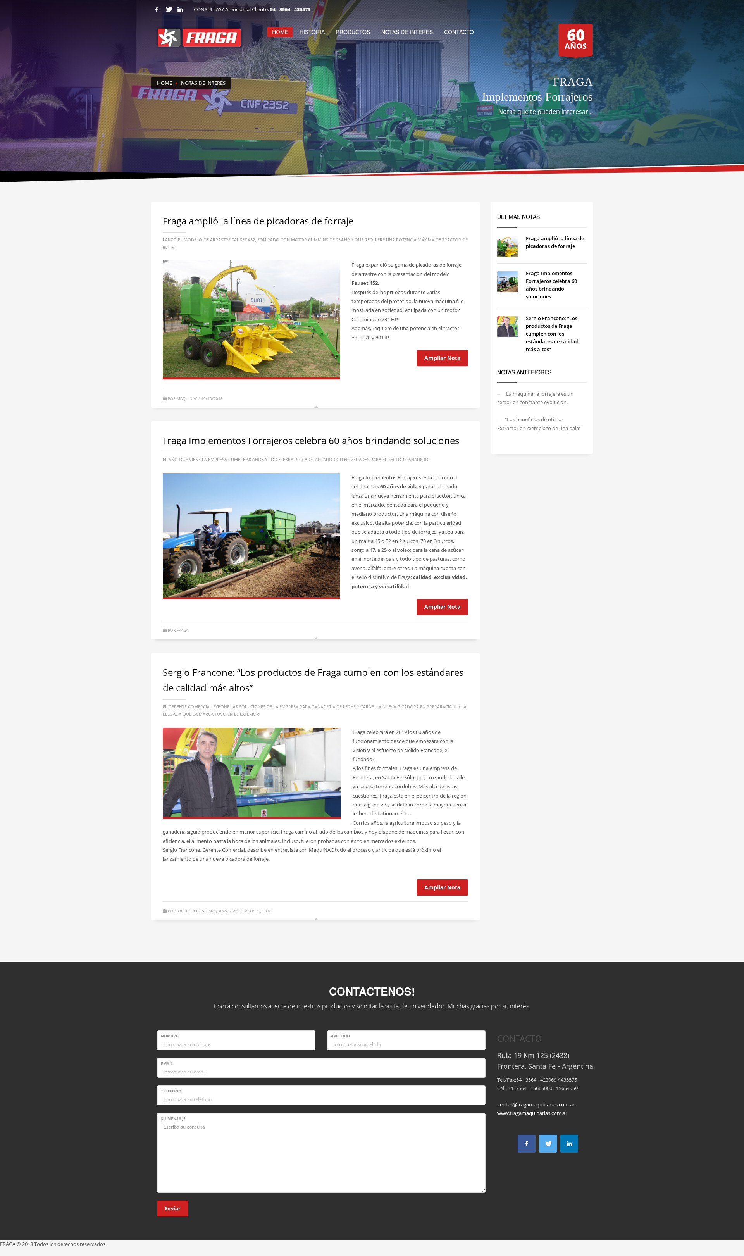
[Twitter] (168, 9)
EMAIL (167, 1063)
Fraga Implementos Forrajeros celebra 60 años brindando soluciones (311, 440)
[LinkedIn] (569, 1144)
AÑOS (576, 37)
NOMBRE (169, 1036)
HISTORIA (312, 32)
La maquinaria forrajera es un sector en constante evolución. (535, 398)
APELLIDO (340, 1036)
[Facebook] (157, 9)
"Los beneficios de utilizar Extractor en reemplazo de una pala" (539, 423)
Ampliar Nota (442, 358)
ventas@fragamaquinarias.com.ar (536, 1104)
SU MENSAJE (173, 1118)
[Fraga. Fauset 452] (251, 318)
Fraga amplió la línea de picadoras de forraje (258, 220)
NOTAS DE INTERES (407, 32)
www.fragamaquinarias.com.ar (532, 1113)
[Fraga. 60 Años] (251, 535)
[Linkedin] (180, 9)
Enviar (173, 1208)
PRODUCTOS (353, 32)
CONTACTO (459, 32)
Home (164, 82)
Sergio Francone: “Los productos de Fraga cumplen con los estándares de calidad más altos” (552, 334)
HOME (280, 32)
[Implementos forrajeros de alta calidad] (252, 772)
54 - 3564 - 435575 (290, 9)
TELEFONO (171, 1091)
